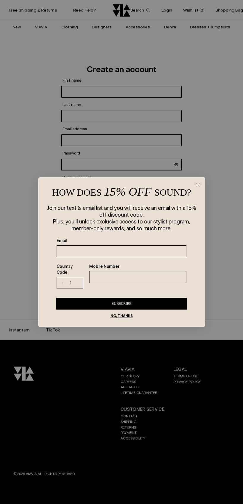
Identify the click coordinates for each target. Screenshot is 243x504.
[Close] (198, 184)
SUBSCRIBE (121, 304)
